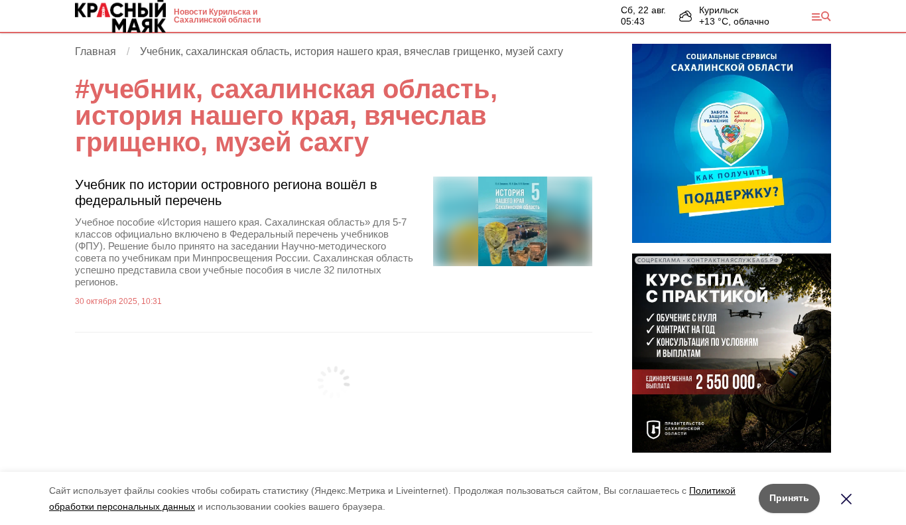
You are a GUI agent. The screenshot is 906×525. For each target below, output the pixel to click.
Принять (789, 497)
